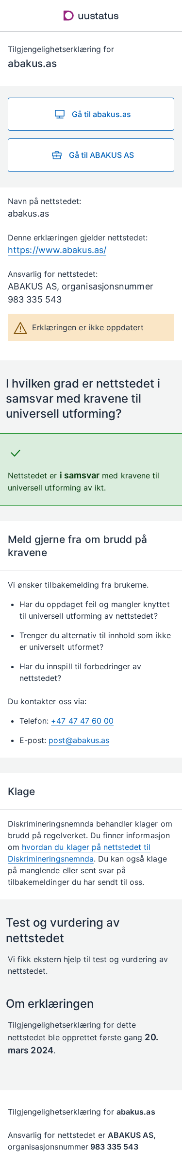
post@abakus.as (79, 740)
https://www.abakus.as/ (57, 250)
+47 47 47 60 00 (82, 721)
